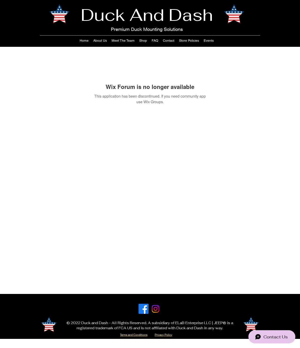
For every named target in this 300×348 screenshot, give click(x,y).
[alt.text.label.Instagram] (155, 309)
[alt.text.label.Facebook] (144, 309)
